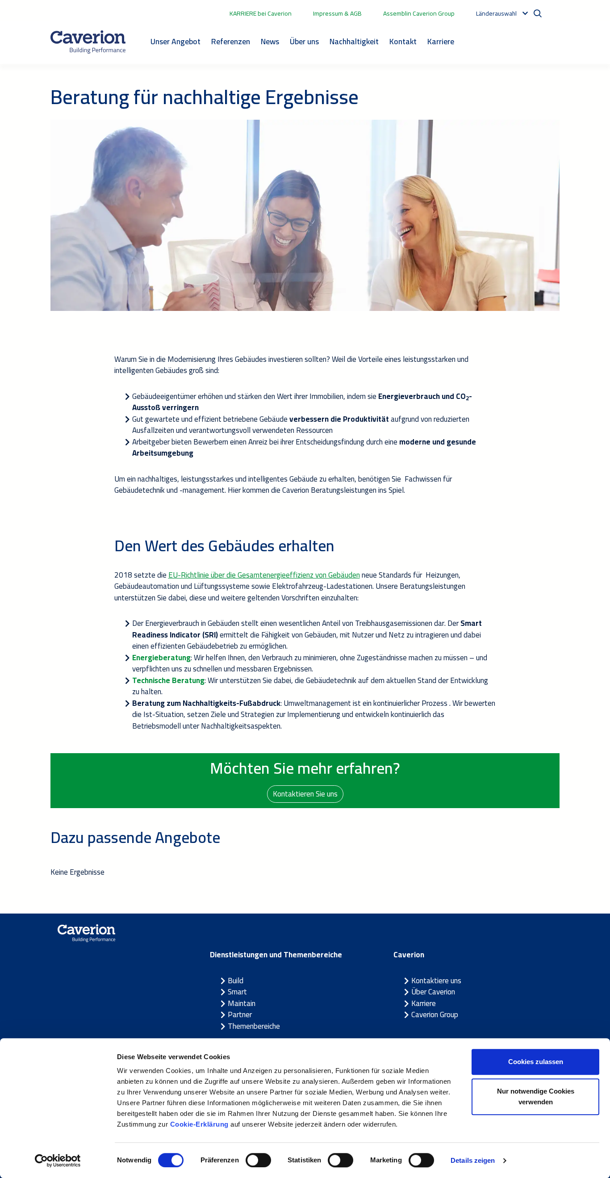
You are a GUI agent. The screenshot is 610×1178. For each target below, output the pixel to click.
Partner (240, 1014)
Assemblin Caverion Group (419, 13)
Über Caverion (433, 992)
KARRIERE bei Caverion (261, 13)
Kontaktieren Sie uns (305, 794)
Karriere (440, 41)
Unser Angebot (175, 41)
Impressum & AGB (337, 13)
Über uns (304, 41)
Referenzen (230, 41)
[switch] (258, 1160)
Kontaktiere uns (436, 980)
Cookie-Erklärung (199, 1124)
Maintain (241, 1003)
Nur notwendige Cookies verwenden (535, 1096)
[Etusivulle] (87, 42)
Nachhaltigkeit (354, 41)
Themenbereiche (254, 1026)
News (270, 41)
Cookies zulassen (535, 1061)
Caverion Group (434, 1014)
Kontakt (403, 41)
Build (235, 980)
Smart (237, 992)
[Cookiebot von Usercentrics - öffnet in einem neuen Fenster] (58, 1160)
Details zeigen (473, 1160)
